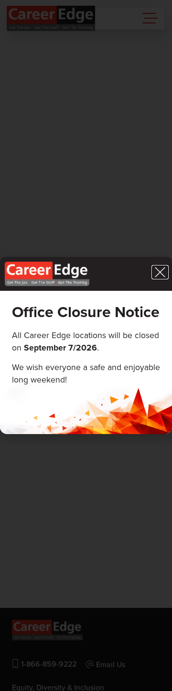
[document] (86, 345)
